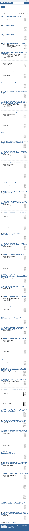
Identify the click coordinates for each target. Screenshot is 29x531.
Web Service (25, 4)
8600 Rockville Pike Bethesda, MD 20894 (11, 527)
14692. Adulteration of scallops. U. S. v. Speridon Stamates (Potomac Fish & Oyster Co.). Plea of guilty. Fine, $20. (13, 380)
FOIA (15, 526)
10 (16, 522)
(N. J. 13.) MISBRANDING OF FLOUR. (8, 25)
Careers (23, 527)
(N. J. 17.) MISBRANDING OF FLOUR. (8, 34)
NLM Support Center (24, 525)
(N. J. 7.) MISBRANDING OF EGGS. (8, 62)
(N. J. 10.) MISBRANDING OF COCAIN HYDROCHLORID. (11, 16)
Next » (9, 13)
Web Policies (17, 525)
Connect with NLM (3, 525)
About (18, 4)
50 (25, 13)
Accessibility (23, 526)
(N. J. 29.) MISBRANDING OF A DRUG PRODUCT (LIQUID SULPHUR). (13, 43)
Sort (19, 13)
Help (21, 4)
